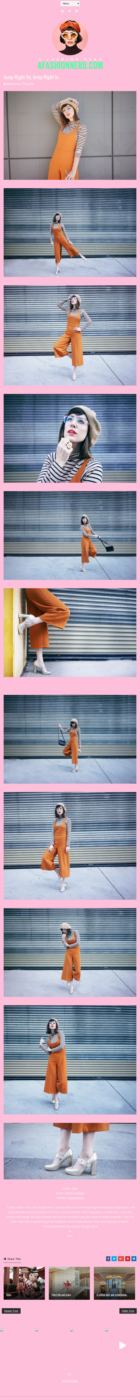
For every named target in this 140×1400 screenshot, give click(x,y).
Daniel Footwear (74, 1193)
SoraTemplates (23, 1385)
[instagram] (76, 10)
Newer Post (11, 1311)
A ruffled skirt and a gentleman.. (112, 1294)
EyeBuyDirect (76, 1198)
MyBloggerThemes (61, 1385)
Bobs (8, 1294)
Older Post (128, 1311)
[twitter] (69, 10)
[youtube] (62, 10)
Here (75, 1188)
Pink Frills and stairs (61, 1294)
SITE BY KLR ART (70, 1381)
